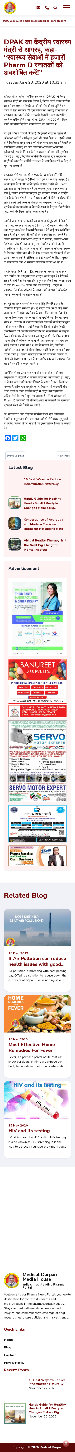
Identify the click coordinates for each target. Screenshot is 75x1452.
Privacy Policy (14, 1363)
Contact (10, 1355)
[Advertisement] (37, 1210)
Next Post (63, 456)
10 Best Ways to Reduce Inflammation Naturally (47, 1382)
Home (8, 1340)
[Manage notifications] (66, 1443)
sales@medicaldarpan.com (42, 21)
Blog (7, 1347)
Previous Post (15, 456)
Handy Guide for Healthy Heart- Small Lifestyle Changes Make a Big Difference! (47, 1408)
